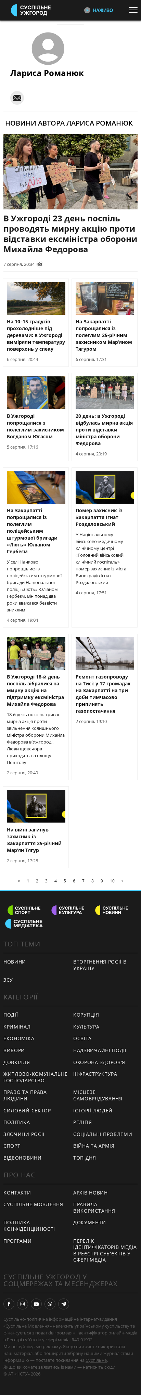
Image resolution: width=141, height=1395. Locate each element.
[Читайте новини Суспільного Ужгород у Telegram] (63, 1304)
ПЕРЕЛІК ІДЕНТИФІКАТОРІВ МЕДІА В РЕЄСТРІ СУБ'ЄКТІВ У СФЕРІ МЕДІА (105, 1250)
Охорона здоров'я (99, 1062)
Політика (16, 1122)
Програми (17, 1241)
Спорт (12, 1145)
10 (112, 881)
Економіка (18, 1038)
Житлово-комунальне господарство (35, 1077)
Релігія (82, 1122)
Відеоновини (22, 1157)
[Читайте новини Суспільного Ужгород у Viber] (49, 1304)
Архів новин (90, 1192)
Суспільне (96, 1360)
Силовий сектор (27, 1110)
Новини (14, 961)
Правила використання (94, 1207)
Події (10, 1014)
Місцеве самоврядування (98, 1095)
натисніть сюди (99, 1367)
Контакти (17, 1192)
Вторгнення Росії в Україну (100, 964)
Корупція (86, 1014)
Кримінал (17, 1026)
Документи (89, 1222)
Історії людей (93, 1110)
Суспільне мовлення (33, 1204)
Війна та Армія (94, 1145)
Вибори (14, 1050)
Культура (86, 1026)
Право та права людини (25, 1095)
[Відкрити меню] (135, 10)
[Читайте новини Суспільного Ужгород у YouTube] (36, 1304)
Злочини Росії (23, 1134)
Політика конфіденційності (29, 1225)
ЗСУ (8, 980)
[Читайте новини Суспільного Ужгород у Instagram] (22, 1304)
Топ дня (84, 1157)
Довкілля (16, 1062)
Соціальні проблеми (102, 1134)
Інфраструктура (95, 1074)
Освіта (82, 1038)
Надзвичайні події (100, 1050)
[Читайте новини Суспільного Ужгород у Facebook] (8, 1304)
